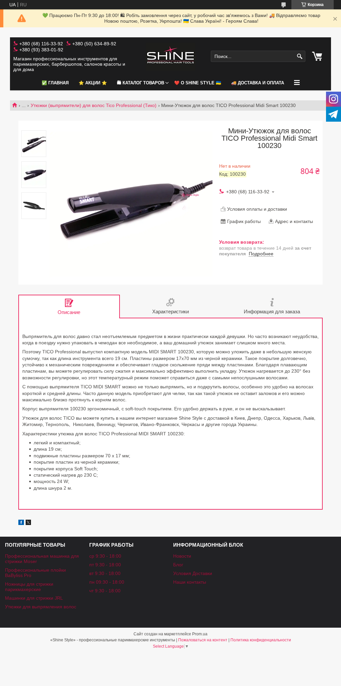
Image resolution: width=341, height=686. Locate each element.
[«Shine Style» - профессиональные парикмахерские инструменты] (170, 56)
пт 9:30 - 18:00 (105, 564)
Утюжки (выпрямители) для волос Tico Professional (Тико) (94, 105)
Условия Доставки (192, 573)
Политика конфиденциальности (260, 640)
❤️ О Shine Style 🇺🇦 (197, 82)
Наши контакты (189, 582)
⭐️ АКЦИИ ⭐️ (93, 82)
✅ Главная (55, 82)
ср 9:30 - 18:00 (105, 556)
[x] (28, 523)
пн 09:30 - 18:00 (106, 582)
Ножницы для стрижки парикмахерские (29, 586)
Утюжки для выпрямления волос (40, 606)
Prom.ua (199, 634)
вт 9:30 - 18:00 (105, 573)
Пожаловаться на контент (202, 640)
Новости (182, 556)
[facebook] (21, 523)
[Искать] (299, 56)
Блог (178, 564)
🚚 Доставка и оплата (257, 82)
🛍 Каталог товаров (140, 82)
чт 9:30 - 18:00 (105, 590)
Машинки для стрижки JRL (34, 598)
